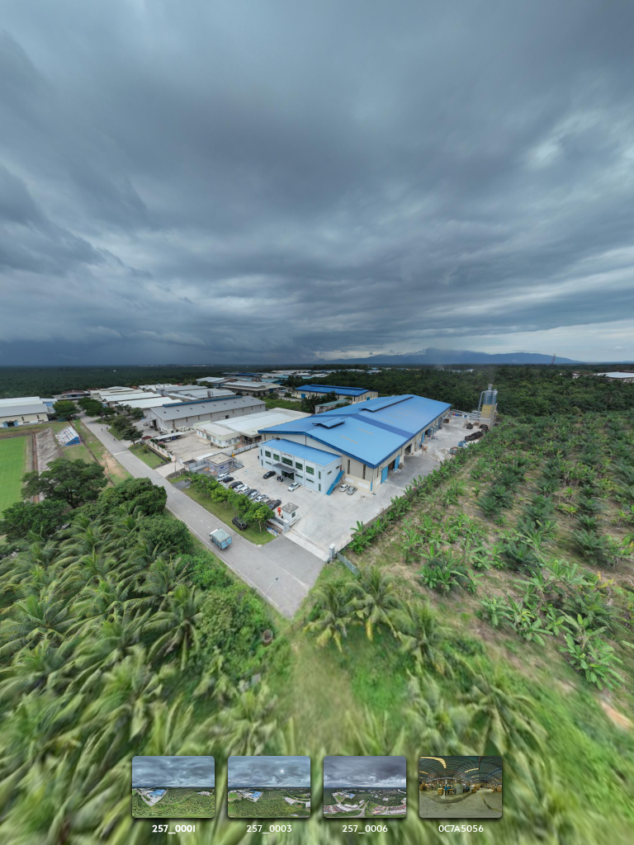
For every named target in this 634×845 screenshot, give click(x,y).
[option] (173, 795)
